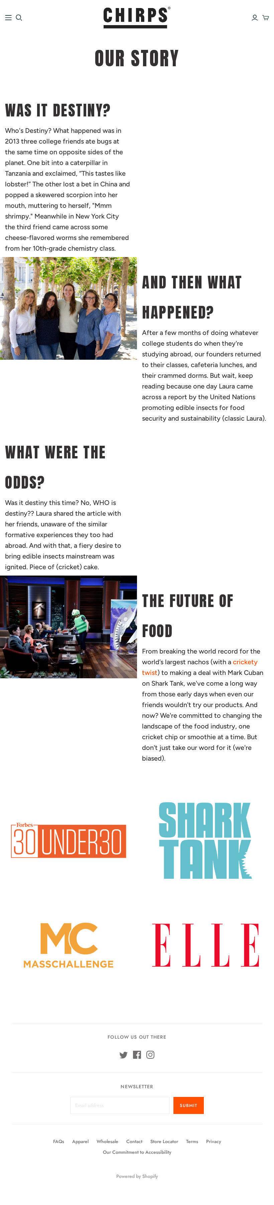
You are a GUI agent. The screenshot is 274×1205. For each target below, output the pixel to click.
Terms (192, 1141)
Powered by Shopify (137, 1176)
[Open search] (19, 17)
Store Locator (164, 1141)
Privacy (213, 1141)
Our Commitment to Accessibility (137, 1152)
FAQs (58, 1141)
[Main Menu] (8, 17)
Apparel (80, 1141)
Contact (134, 1141)
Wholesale (107, 1141)
